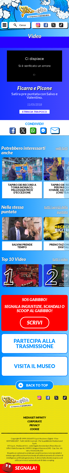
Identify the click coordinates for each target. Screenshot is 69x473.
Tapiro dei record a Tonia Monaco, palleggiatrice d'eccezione (22, 189)
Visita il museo (34, 366)
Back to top (37, 385)
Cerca (22, 25)
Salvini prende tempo (22, 245)
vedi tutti (62, 148)
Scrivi (34, 322)
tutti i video (60, 259)
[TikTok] (61, 25)
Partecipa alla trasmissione (34, 343)
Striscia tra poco (34, 111)
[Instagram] (38, 25)
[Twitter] (53, 25)
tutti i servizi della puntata (56, 209)
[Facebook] (46, 25)
